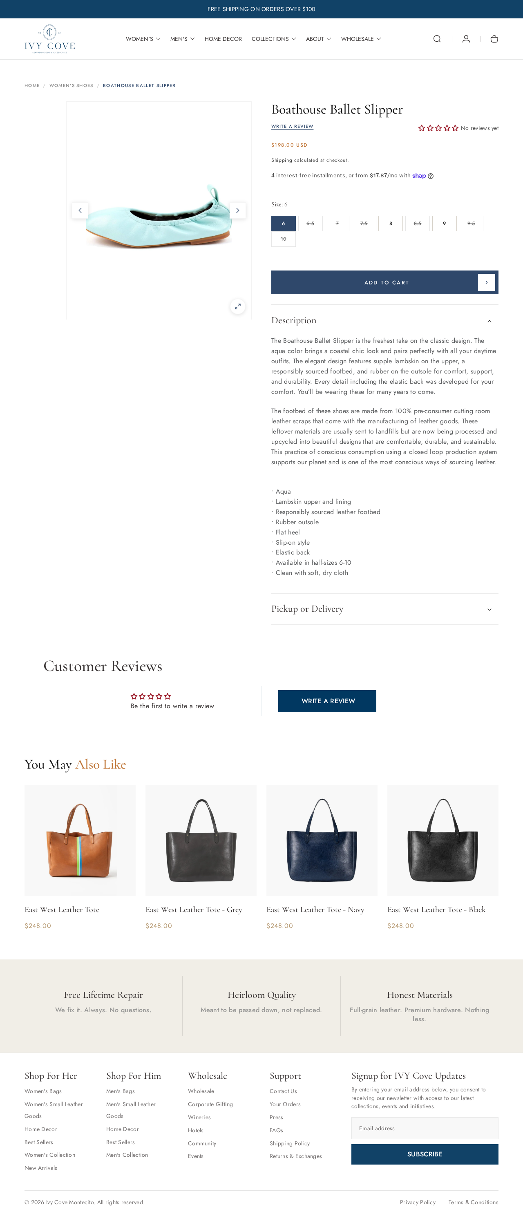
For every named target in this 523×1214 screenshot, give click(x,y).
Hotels (196, 1130)
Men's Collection (127, 1155)
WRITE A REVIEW (292, 126)
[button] (437, 39)
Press (276, 1117)
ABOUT (315, 39)
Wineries (199, 1117)
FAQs (276, 1130)
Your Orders (285, 1104)
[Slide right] (238, 210)
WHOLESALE (357, 39)
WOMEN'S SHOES (71, 85)
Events (196, 1156)
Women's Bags (43, 1091)
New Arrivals (41, 1168)
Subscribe (425, 1154)
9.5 (475, 225)
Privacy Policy (418, 1202)
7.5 (368, 225)
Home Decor (41, 1129)
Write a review (328, 701)
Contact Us (283, 1091)
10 (288, 241)
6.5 (314, 225)
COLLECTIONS (270, 39)
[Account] (466, 39)
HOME (32, 85)
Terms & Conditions (473, 1202)
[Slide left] (80, 210)
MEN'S (179, 39)
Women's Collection (50, 1155)
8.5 (422, 225)
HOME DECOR (223, 39)
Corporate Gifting (210, 1104)
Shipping (282, 160)
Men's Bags (120, 1091)
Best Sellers (39, 1142)
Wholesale (201, 1091)
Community (202, 1143)
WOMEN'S (139, 39)
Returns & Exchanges (296, 1156)
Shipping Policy (290, 1143)
